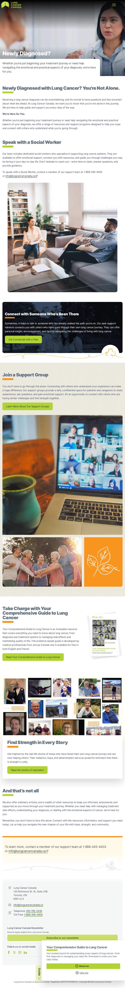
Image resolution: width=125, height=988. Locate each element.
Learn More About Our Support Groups (27, 406)
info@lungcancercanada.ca (20, 175)
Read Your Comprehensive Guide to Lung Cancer (33, 657)
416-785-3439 (34, 910)
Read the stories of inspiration (27, 770)
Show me (84, 966)
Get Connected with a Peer (23, 339)
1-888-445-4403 (33, 914)
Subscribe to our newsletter (62, 937)
